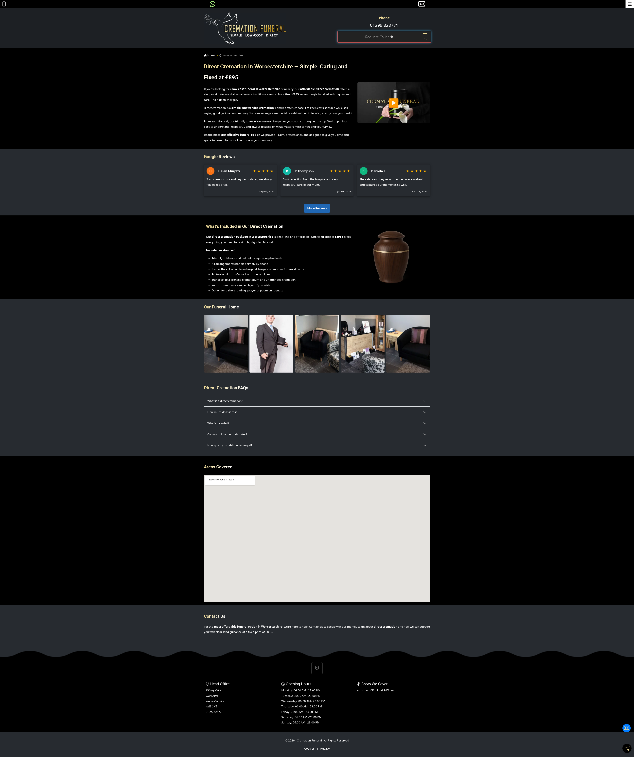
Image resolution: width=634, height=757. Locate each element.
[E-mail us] (421, 4)
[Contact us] (626, 728)
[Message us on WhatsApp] (212, 4)
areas (364, 690)
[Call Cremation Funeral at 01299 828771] (3, 4)
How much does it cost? (222, 412)
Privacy (325, 748)
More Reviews (317, 208)
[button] (317, 668)
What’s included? (218, 423)
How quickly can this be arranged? (229, 445)
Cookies (309, 748)
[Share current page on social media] (627, 748)
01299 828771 (384, 25)
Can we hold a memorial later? (227, 434)
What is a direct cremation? (225, 401)
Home (211, 55)
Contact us (316, 626)
